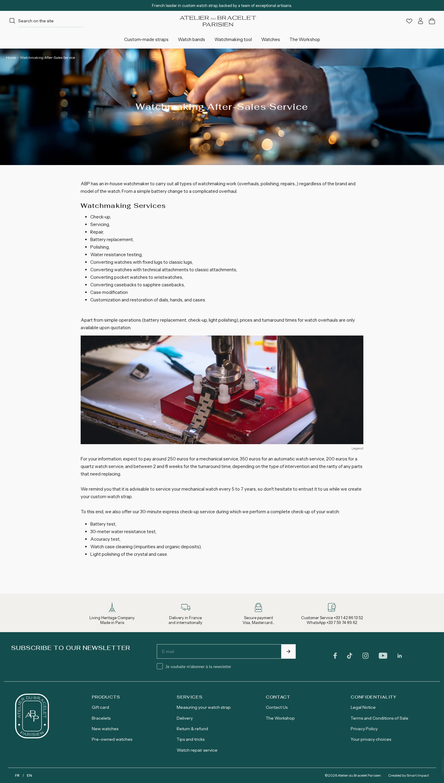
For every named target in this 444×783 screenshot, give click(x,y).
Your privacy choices (371, 739)
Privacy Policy (364, 728)
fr (17, 775)
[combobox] (45, 21)
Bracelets (101, 718)
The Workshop (280, 718)
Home (11, 57)
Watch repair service (197, 750)
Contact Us (277, 707)
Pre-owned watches (112, 739)
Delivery (185, 718)
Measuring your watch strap (204, 707)
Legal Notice (363, 707)
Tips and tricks (190, 739)
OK (288, 651)
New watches (105, 728)
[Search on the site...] (12, 21)
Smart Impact (418, 775)
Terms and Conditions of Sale (379, 718)
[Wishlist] (409, 21)
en (29, 775)
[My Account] (420, 21)
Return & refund (192, 728)
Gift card (100, 707)
